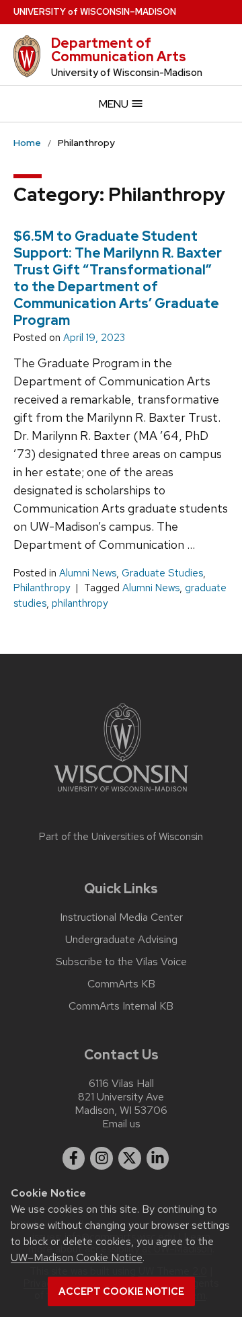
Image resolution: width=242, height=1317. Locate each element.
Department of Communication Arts (118, 49)
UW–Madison (94, 11)
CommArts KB (121, 984)
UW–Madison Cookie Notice (77, 1257)
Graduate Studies (162, 573)
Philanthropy (41, 588)
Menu (114, 104)
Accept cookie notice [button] (121, 1291)
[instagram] (101, 1158)
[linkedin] (158, 1158)
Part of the (121, 836)
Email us (121, 1124)
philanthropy (80, 603)
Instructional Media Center (121, 917)
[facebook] (74, 1158)
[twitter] (129, 1158)
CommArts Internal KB (121, 1006)
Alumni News (87, 573)
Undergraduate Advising (121, 939)
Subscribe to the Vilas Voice (121, 962)
